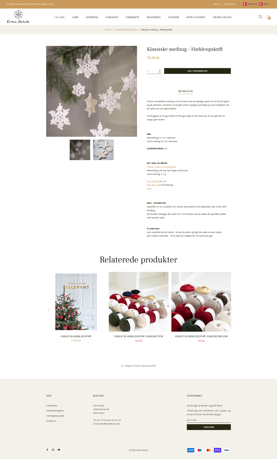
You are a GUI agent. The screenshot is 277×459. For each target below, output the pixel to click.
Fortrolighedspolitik (55, 415)
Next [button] (229, 310)
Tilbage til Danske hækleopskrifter (140, 366)
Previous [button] (48, 310)
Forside (108, 29)
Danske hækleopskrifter (126, 29)
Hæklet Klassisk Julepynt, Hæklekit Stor (138, 336)
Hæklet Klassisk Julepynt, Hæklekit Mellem (201, 336)
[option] (76, 310)
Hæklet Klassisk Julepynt (76, 336)
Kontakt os (51, 420)
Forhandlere (51, 405)
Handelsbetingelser (55, 410)
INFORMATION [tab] (185, 91)
